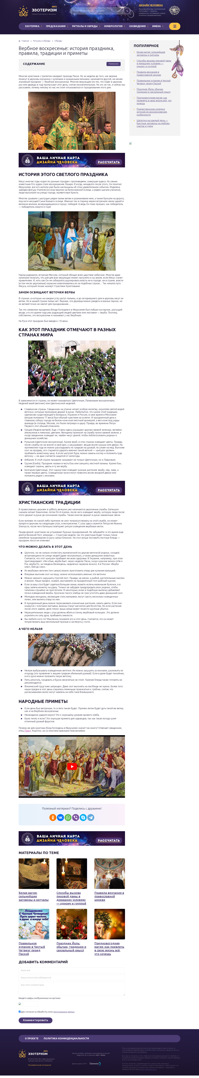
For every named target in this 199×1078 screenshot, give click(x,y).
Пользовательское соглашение (39, 1065)
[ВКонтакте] (60, 817)
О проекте (31, 1038)
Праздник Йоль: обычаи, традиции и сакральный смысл (71, 947)
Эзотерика (32, 26)
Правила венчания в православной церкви (109, 896)
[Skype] (83, 817)
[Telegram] (90, 817)
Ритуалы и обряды (85, 26)
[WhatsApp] (68, 817)
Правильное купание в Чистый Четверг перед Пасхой (32, 949)
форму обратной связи (148, 1069)
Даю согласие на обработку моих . (48, 1012)
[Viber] (75, 817)
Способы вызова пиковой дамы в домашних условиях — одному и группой (71, 898)
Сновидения (137, 26)
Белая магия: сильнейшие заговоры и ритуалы (34, 896)
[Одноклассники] (52, 817)
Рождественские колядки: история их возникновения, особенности (152, 112)
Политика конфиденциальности (66, 1038)
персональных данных (63, 1012)
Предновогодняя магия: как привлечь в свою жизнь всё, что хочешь (109, 949)
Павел (27, 730)
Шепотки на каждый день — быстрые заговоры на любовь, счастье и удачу (153, 123)
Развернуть (113, 64)
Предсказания (56, 26)
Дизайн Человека (151, 5)
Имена (156, 26)
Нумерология (113, 26)
